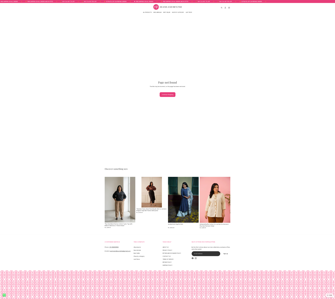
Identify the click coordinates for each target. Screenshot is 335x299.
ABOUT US (166, 247)
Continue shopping (167, 94)
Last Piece (137, 259)
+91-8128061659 (114, 247)
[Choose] (132, 219)
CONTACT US (167, 256)
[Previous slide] (107, 200)
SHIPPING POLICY (167, 265)
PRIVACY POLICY (167, 250)
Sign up (225, 254)
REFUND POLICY (167, 262)
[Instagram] (196, 258)
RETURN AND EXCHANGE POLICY (172, 253)
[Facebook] (193, 258)
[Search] (222, 8)
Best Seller (137, 253)
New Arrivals (137, 250)
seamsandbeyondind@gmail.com (120, 251)
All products (137, 247)
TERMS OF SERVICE (168, 259)
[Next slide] (132, 200)
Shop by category (139, 256)
